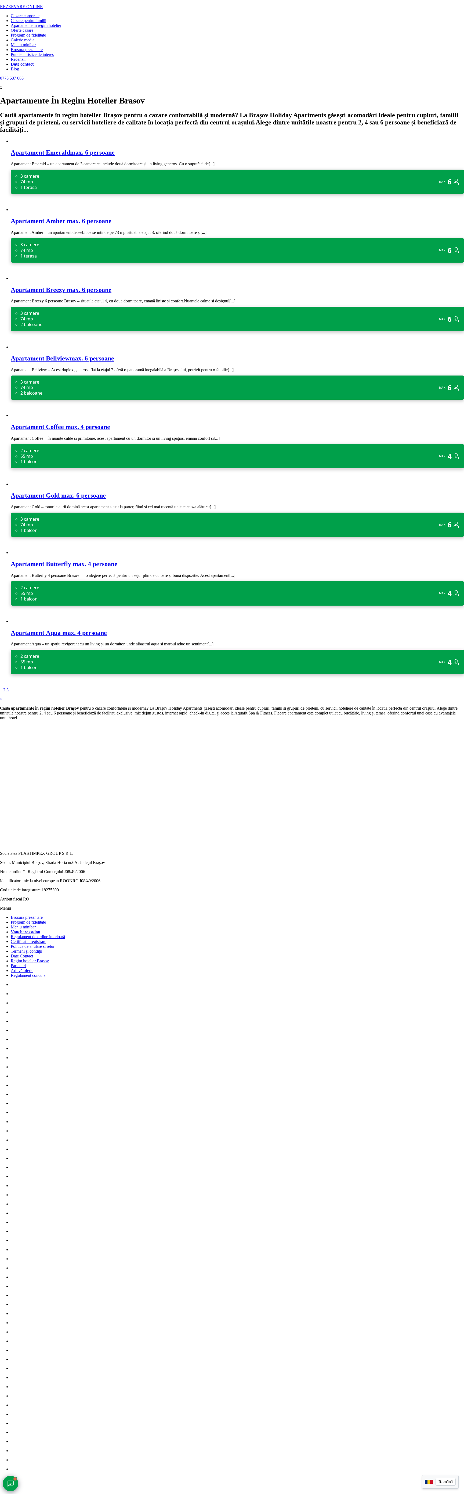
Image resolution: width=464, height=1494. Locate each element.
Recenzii (18, 59)
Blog (15, 69)
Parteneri (18, 965)
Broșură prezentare (27, 917)
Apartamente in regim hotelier (36, 25)
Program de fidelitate (28, 35)
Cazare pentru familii (28, 20)
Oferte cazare (22, 30)
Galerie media (22, 40)
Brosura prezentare (27, 49)
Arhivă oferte (22, 970)
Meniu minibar (23, 44)
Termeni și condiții (26, 951)
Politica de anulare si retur (33, 946)
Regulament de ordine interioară (38, 936)
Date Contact (22, 956)
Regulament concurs (28, 975)
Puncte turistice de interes (32, 54)
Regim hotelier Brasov (30, 961)
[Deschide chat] (10, 1483)
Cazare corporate (25, 15)
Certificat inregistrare (28, 941)
